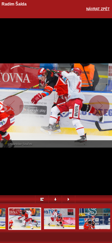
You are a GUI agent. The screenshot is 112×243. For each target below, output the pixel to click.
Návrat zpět (98, 9)
